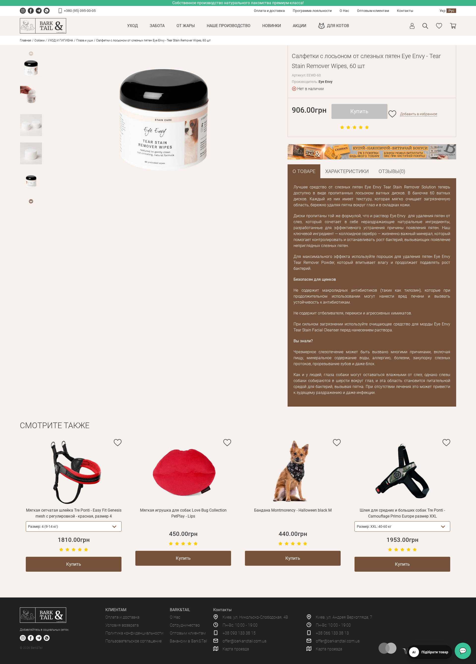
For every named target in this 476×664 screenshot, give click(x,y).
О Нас (344, 11)
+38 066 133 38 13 (332, 633)
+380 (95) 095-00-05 (80, 11)
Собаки (39, 40)
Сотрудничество (185, 625)
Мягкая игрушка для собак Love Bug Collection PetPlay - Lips (183, 513)
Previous (30, 53)
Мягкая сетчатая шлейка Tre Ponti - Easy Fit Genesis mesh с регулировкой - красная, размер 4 (73, 513)
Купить (359, 111)
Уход (132, 25)
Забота (157, 25)
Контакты (405, 11)
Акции (299, 25)
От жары (186, 25)
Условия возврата (122, 625)
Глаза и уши (84, 40)
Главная (25, 40)
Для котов (338, 25)
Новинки (271, 25)
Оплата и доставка (269, 11)
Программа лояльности (312, 11)
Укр (443, 11)
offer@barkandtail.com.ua (244, 641)
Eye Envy (325, 82)
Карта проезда (236, 649)
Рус (451, 11)
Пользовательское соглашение (133, 641)
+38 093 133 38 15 (239, 633)
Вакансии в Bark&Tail (188, 641)
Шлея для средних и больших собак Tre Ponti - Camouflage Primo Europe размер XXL (402, 513)
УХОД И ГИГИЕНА (60, 40)
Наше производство (228, 25)
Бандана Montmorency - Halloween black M (293, 510)
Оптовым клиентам (373, 11)
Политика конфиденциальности (134, 633)
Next (30, 201)
